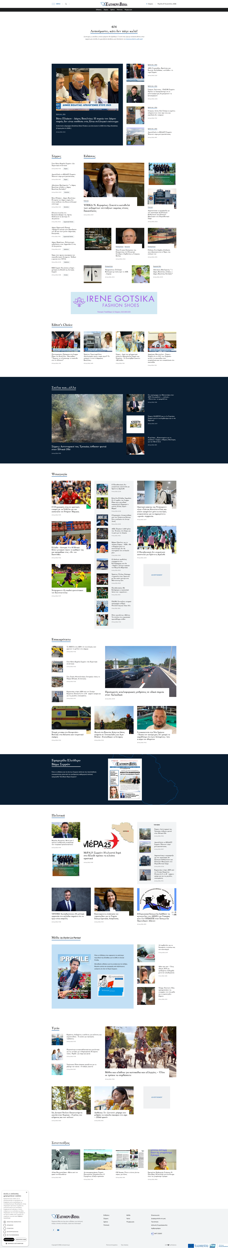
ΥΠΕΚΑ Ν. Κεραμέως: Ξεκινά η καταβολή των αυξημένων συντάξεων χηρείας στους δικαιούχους (107, 208)
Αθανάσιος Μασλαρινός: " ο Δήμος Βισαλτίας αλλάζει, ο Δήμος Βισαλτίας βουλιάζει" (64, 187)
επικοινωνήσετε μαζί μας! (134, 39)
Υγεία (55, 1028)
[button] (15, 1243)
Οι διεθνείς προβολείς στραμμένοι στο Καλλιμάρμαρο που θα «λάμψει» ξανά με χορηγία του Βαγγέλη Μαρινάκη (121, 564)
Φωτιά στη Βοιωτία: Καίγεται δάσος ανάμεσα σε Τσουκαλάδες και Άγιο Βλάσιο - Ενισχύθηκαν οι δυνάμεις (109, 734)
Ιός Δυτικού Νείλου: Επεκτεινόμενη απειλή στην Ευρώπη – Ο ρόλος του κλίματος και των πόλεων (67, 1115)
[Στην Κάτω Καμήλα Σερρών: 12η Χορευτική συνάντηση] (57, 666)
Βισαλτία (66, 192)
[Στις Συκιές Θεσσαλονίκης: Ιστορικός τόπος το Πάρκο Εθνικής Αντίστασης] (57, 681)
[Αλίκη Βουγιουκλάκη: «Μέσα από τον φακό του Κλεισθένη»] (66, 1159)
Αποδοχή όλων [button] (9, 1239)
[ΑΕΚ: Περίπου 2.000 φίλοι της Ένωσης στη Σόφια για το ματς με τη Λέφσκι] (102, 533)
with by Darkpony (170, 1245)
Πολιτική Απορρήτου (112, 1245)
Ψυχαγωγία (128, 9)
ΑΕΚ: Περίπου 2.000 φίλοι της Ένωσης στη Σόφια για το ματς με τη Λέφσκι (121, 531)
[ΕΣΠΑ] (208, 1246)
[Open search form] (66, 4)
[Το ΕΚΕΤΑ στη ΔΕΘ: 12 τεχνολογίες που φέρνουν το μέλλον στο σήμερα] (57, 651)
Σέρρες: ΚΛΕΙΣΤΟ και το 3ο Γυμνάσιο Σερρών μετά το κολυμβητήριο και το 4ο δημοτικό (162, 418)
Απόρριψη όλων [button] (21, 1239)
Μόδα (66, 937)
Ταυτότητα (154, 1222)
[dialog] (15, 1218)
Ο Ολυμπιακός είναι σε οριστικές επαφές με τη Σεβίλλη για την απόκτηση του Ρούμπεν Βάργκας (66, 509)
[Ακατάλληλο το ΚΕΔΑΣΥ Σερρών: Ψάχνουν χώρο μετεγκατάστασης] (135, 136)
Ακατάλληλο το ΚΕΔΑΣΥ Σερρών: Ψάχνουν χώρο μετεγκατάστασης (163, 844)
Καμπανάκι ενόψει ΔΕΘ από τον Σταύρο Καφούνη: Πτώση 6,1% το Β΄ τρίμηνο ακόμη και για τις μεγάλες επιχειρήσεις (84, 694)
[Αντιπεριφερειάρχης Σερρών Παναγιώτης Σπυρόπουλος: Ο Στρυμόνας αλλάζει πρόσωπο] (98, 1159)
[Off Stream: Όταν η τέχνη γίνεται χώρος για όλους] (130, 1159)
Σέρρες (106, 9)
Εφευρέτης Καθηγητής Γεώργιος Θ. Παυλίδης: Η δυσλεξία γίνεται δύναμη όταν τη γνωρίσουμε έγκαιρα (161, 1174)
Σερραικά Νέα (157, 266)
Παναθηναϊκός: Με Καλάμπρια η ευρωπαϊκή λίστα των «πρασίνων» (120, 590)
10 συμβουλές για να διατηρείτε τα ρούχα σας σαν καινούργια (167, 947)
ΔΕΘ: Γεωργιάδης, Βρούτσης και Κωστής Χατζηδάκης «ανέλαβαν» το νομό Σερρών (160, 70)
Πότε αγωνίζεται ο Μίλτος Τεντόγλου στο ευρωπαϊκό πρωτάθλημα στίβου (121, 617)
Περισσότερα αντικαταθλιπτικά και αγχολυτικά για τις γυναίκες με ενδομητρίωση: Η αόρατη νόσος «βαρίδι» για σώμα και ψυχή (83, 1052)
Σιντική (66, 275)
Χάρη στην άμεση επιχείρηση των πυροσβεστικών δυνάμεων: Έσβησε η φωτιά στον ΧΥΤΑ (64, 257)
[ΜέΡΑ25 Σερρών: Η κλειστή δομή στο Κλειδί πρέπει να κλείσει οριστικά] (109, 840)
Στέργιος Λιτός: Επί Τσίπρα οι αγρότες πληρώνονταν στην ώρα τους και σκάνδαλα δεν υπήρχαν (161, 113)
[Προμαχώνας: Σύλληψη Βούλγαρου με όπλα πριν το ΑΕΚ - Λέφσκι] (93, 274)
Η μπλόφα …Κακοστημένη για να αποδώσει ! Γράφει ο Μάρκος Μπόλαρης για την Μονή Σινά (162, 440)
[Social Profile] (74, 976)
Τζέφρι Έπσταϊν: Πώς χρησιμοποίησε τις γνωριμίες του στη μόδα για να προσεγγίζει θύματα (167, 992)
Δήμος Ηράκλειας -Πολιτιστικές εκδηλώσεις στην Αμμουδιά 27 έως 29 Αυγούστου (64, 244)
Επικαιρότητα (119, 246)
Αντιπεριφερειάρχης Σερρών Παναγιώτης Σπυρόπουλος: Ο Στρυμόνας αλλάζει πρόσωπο (94, 1174)
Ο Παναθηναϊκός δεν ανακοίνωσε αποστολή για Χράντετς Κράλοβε (120, 487)
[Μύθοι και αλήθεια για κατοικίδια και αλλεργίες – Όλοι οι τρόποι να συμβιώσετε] (140, 1051)
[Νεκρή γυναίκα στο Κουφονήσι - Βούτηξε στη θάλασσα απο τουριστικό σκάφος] (71, 720)
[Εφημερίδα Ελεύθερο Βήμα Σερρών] (136, 779)
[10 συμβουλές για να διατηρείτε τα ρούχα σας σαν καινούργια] (146, 953)
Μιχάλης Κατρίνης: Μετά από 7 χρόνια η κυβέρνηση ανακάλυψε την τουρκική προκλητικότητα (63, 842)
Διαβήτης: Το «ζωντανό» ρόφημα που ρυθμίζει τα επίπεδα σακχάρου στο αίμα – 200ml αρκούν (110, 1115)
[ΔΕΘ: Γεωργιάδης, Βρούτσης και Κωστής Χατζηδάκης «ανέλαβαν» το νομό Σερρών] (135, 72)
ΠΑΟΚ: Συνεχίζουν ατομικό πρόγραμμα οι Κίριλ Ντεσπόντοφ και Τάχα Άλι (121, 604)
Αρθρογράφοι (156, 1228)
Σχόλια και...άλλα (60, 114)
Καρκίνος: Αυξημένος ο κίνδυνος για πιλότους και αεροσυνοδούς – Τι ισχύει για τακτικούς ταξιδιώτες (84, 1037)
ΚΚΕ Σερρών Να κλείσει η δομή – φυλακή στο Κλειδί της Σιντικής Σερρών (63, 270)
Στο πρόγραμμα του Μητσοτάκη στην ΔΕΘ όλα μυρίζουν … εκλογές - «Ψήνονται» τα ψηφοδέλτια (161, 397)
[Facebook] (53, 1230)
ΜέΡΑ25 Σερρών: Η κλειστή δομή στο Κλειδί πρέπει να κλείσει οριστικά (102, 856)
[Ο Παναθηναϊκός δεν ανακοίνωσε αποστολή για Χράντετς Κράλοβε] (102, 489)
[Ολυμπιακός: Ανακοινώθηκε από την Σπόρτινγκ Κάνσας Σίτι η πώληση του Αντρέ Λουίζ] (102, 520)
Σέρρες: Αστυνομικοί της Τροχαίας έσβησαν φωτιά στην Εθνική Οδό (163, 831)
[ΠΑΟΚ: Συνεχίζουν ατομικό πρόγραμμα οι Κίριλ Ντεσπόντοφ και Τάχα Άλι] (102, 606)
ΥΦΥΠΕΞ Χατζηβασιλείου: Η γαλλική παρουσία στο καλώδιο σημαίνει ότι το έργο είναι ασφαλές (68, 916)
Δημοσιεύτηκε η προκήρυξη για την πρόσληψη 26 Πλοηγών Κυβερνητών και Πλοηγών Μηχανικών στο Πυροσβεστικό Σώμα (159, 214)
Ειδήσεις (99, 9)
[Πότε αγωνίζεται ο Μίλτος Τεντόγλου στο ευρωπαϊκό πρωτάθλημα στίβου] (102, 620)
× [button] (26, 1192)
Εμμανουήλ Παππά (68, 221)
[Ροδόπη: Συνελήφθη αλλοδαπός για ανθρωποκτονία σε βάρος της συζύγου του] (162, 238)
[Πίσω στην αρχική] (114, 4)
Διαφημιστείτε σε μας (158, 1218)
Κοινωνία (127, 246)
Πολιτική (119, 9)
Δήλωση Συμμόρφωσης (159, 1225)
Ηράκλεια (66, 249)
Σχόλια (112, 9)
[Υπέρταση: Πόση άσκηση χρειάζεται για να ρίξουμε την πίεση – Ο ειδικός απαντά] (57, 1069)
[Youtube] (58, 1230)
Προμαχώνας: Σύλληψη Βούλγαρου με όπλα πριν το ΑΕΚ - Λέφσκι (116, 272)
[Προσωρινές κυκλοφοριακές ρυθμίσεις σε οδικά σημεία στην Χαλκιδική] (140, 671)
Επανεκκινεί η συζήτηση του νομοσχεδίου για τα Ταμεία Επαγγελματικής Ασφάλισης (106, 916)
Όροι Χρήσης (124, 1245)
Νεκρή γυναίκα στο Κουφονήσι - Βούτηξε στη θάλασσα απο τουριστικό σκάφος (68, 734)
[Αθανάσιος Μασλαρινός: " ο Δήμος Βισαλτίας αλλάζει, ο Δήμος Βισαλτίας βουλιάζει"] (141, 274)
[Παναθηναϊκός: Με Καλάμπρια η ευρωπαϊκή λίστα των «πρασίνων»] (102, 592)
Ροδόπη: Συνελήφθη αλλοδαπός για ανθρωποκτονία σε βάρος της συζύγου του (159, 252)
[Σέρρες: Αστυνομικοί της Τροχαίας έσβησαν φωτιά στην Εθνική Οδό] (87, 418)
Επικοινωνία (155, 1215)
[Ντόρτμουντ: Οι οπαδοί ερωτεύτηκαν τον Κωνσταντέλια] (71, 578)
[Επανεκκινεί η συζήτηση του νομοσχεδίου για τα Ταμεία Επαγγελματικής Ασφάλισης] (114, 901)
